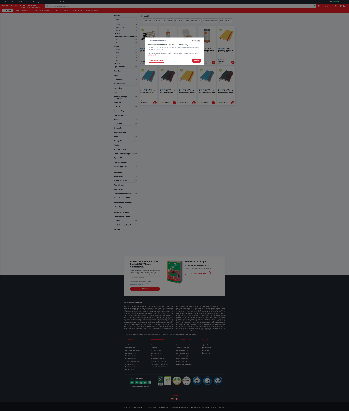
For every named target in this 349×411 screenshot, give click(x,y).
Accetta (196, 60)
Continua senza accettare (158, 40)
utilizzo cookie (152, 55)
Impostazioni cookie (156, 60)
